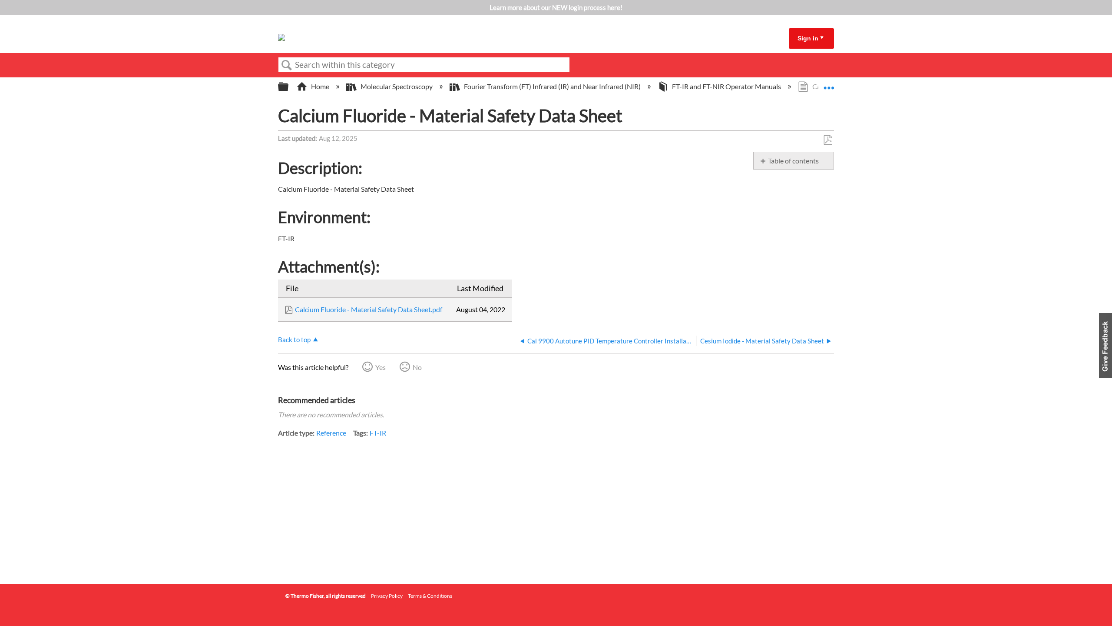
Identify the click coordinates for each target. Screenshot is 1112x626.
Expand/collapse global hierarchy (288, 86)
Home (320, 86)
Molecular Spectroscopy (396, 86)
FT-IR (378, 433)
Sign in (808, 38)
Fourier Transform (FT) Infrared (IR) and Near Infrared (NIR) (552, 86)
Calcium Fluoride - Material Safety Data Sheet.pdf (368, 309)
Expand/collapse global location (829, 83)
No (417, 367)
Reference (331, 433)
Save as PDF (827, 140)
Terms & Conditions (430, 596)
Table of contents (793, 160)
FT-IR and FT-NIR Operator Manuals (726, 86)
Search (286, 65)
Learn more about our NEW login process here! (556, 7)
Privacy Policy (387, 596)
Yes (380, 367)
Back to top (294, 339)
